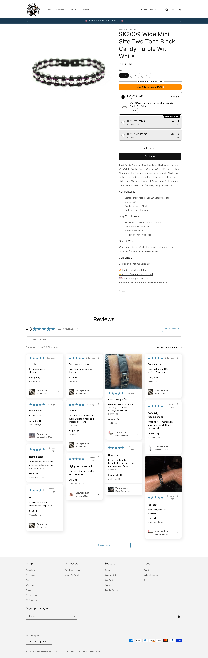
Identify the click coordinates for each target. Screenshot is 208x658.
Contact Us (109, 570)
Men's (28, 590)
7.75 (146, 75)
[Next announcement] (181, 20)
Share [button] (124, 291)
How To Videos (111, 590)
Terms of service (95, 651)
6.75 (124, 75)
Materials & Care (151, 575)
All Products (31, 600)
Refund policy (69, 651)
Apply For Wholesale (74, 575)
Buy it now (150, 156)
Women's (30, 585)
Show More (113, 414)
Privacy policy (82, 651)
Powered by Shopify (54, 651)
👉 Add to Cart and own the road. (136, 274)
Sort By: (160, 347)
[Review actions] (59, 358)
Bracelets (30, 570)
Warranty (109, 585)
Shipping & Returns (113, 575)
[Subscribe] (74, 616)
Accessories (31, 595)
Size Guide (109, 580)
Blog (146, 580)
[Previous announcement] (27, 20)
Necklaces (30, 575)
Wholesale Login (72, 570)
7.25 (135, 75)
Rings (28, 580)
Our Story (148, 570)
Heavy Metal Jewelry (39, 651)
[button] (49, 10)
